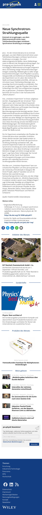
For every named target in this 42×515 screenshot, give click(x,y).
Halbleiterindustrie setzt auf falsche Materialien (23, 419)
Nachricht (23, 375)
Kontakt (5, 500)
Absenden (34, 444)
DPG (4, 474)
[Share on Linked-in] (12, 228)
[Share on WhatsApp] (16, 228)
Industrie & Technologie (11, 469)
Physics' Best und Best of (12, 315)
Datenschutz (7, 489)
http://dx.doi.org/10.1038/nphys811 (18, 215)
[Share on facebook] (3, 228)
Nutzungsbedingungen (10, 497)
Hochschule (6, 476)
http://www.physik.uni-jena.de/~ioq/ (19, 222)
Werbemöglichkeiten (10, 495)
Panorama (6, 471)
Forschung (30, 375)
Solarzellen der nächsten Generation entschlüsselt (22, 388)
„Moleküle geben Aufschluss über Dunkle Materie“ (25, 378)
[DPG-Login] (35, 4)
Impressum (6, 492)
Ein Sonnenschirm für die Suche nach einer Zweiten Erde (24, 398)
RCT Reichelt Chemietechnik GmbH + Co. (18, 265)
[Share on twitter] (7, 228)
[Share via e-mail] (21, 228)
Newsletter (6, 502)
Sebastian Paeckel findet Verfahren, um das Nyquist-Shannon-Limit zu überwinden (24, 408)
